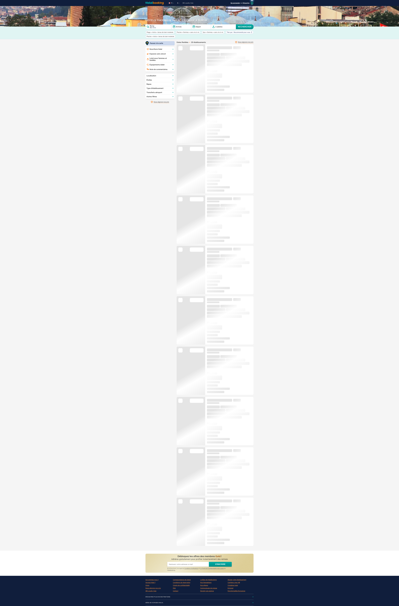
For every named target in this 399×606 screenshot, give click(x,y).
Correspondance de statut (182, 580)
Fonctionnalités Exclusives (236, 591)
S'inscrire (246, 3)
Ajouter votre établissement (237, 580)
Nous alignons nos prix (153, 588)
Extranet (230, 588)
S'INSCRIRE (220, 564)
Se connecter (235, 3)
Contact (175, 591)
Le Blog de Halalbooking (208, 580)
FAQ (174, 588)
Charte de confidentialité (181, 585)
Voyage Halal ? (150, 582)
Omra (147, 585)
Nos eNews (204, 585)
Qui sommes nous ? (152, 580)
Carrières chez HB (234, 582)
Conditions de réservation (181, 582)
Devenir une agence (207, 591)
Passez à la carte (156, 43)
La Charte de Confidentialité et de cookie (212, 568)
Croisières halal (233, 585)
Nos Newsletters (205, 582)
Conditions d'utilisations (191, 568)
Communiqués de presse (208, 588)
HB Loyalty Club (187, 3)
